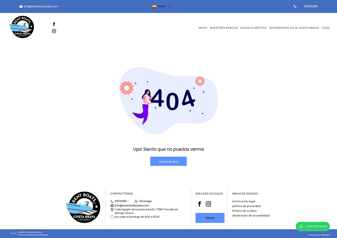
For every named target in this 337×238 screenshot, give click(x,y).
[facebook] (54, 24)
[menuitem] (201, 28)
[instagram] (54, 31)
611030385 (121, 201)
